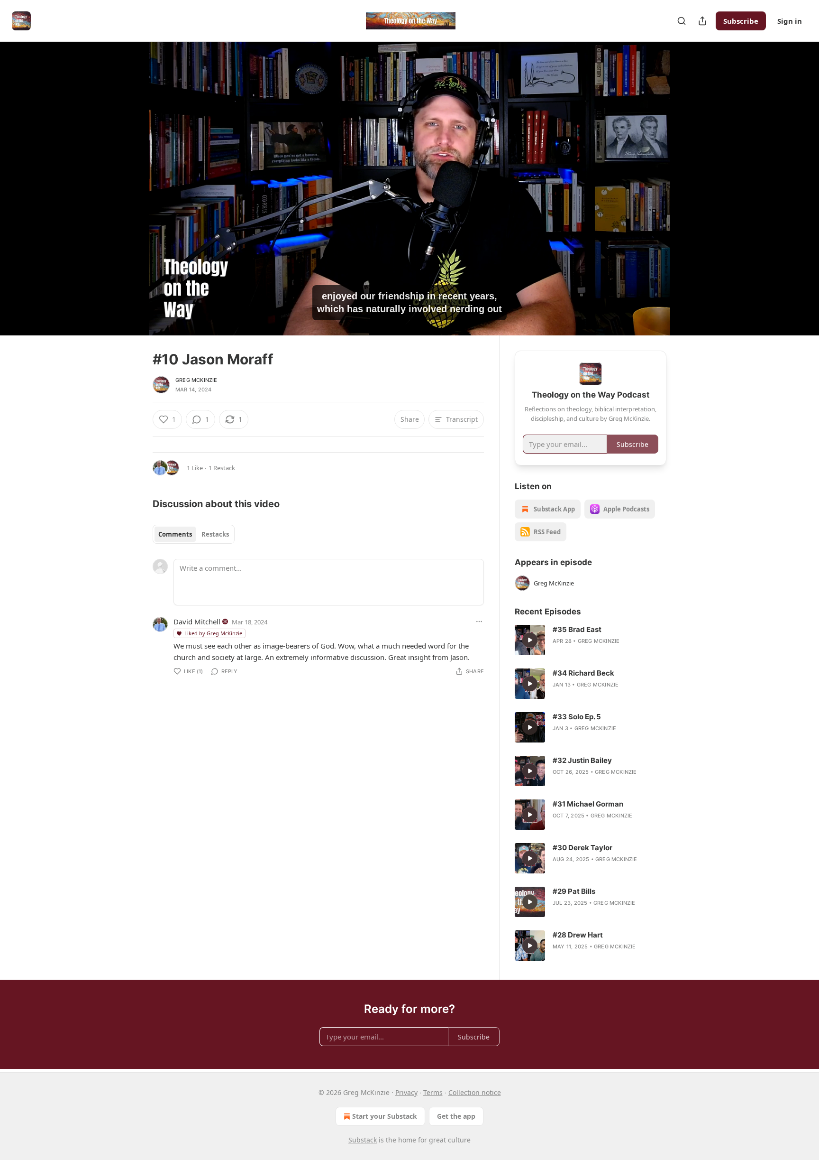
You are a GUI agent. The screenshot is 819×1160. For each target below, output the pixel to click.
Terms (433, 1092)
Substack (362, 1139)
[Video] (129, 177)
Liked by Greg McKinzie (213, 633)
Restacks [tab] (215, 534)
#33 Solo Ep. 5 (577, 716)
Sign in (789, 21)
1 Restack (222, 468)
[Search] (681, 20)
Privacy (406, 1092)
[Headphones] (129, 198)
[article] (590, 640)
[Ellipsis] (479, 621)
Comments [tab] (175, 534)
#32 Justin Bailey (582, 760)
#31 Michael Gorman (588, 803)
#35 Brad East (577, 629)
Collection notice (474, 1092)
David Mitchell (196, 621)
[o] (529, 640)
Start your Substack (384, 1116)
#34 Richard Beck (583, 672)
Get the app (456, 1116)
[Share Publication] (702, 20)
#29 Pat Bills (574, 891)
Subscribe (740, 21)
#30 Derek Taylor (582, 847)
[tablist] (194, 534)
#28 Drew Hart (578, 934)
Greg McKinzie (196, 380)
